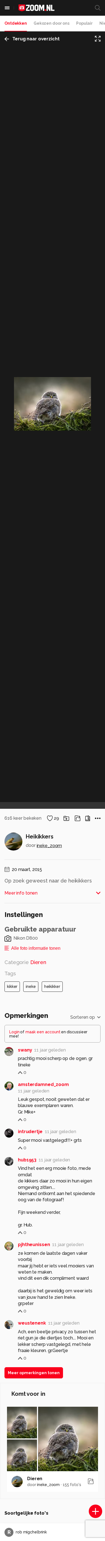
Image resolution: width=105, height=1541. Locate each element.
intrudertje (30, 1131)
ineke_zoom (49, 845)
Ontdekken (15, 23)
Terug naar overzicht (36, 38)
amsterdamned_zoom (43, 1084)
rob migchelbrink (27, 1532)
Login (14, 1032)
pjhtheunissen (34, 1244)
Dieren (34, 1478)
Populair (84, 23)
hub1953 (27, 1160)
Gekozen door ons (51, 23)
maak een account (42, 1032)
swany (25, 1050)
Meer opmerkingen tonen (34, 1373)
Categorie (25, 962)
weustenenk (32, 1323)
